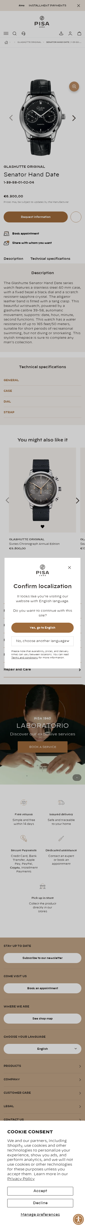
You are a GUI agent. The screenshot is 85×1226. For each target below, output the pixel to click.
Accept (40, 1191)
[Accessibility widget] (78, 1219)
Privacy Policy (21, 1179)
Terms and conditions (24, 658)
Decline (40, 1203)
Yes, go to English (42, 627)
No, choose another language (41, 641)
